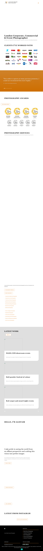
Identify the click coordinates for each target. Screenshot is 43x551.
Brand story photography (9, 305)
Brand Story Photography (28, 531)
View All (8, 334)
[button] (12, 30)
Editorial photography (9, 307)
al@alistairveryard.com (8, 544)
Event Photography (27, 534)
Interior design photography (10, 310)
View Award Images (5, 104)
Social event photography (9, 320)
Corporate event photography (10, 298)
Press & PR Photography (28, 536)
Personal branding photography (10, 303)
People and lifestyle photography (11, 318)
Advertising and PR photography (10, 316)
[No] (41, 548)
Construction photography (9, 314)
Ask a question (8, 503)
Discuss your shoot (9, 487)
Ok (21, 549)
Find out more (8, 463)
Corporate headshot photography (11, 296)
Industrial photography (9, 312)
